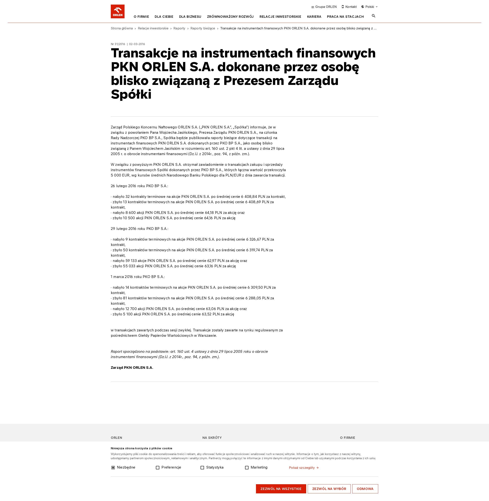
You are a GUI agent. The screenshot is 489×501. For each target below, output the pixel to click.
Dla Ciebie (164, 17)
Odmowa (365, 489)
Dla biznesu (190, 17)
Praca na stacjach (345, 17)
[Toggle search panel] (373, 15)
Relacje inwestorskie (280, 17)
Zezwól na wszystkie (281, 489)
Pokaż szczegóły (302, 468)
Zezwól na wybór (329, 489)
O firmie (141, 17)
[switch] (158, 467)
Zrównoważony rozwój (230, 17)
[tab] (141, 17)
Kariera (314, 17)
